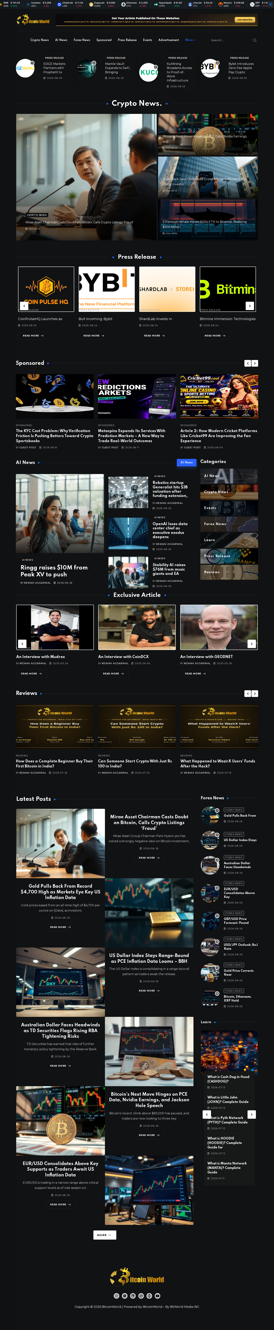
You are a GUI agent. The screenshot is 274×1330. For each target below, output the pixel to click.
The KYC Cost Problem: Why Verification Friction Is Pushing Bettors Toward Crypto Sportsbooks (54, 436)
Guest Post (28, 447)
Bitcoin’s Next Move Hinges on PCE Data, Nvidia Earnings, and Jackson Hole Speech (149, 1100)
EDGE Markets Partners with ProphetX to (54, 68)
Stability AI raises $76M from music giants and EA (169, 569)
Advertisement (168, 40)
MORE (102, 1235)
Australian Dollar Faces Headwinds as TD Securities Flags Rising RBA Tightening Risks (60, 1031)
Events (147, 40)
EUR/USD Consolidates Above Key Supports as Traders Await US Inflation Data (60, 1169)
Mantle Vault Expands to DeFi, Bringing (117, 68)
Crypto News (39, 40)
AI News (61, 40)
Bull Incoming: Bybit (35, 319)
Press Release (127, 40)
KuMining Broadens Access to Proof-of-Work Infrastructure (179, 72)
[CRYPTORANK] (270, 4)
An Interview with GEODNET (42, 657)
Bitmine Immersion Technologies (167, 319)
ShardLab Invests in (95, 319)
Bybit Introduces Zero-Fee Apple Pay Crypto (241, 68)
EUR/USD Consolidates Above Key (239, 893)
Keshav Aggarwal (37, 582)
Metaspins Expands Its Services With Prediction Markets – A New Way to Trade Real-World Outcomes (131, 436)
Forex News (82, 40)
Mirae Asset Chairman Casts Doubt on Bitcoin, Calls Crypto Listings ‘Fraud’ (79, 222)
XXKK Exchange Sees (218, 319)
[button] (24, 306)
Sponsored (104, 40)
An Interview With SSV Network (209, 657)
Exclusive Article (29, 648)
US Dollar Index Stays (240, 840)
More (189, 40)
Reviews (22, 756)
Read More (31, 335)
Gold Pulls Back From (240, 815)
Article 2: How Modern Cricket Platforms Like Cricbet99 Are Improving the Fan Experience (218, 436)
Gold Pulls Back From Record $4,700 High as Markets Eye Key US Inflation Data (60, 892)
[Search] (255, 40)
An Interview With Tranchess (124, 657)
